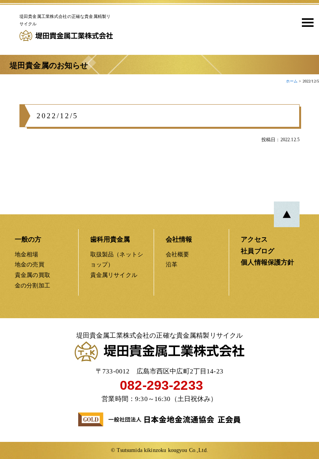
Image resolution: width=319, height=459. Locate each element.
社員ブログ (257, 251)
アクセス (254, 239)
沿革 (171, 264)
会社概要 (177, 254)
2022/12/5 (57, 116)
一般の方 (28, 239)
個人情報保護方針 (267, 262)
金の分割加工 (32, 285)
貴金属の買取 (32, 275)
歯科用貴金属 (110, 239)
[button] (305, 22)
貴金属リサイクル (113, 275)
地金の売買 (29, 264)
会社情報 (179, 239)
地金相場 (27, 254)
